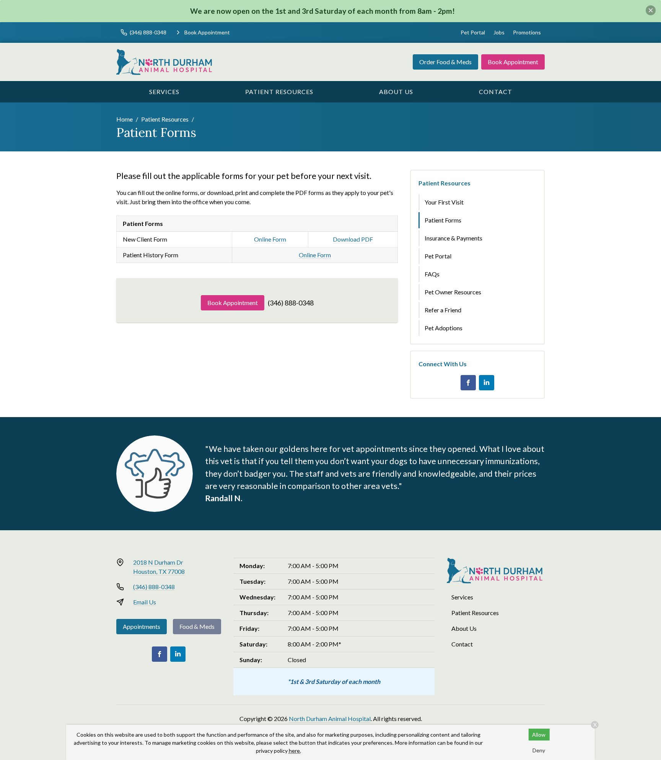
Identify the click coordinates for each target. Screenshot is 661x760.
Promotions (527, 32)
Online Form (270, 239)
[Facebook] (468, 382)
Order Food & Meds (445, 61)
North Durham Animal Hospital (330, 718)
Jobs (499, 32)
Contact (495, 91)
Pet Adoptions (443, 327)
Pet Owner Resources (453, 292)
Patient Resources (279, 91)
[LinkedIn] (486, 382)
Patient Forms (443, 220)
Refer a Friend (443, 309)
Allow (538, 734)
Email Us (144, 602)
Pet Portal (473, 32)
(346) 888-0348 (291, 303)
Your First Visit (444, 202)
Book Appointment (513, 61)
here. (295, 750)
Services (164, 91)
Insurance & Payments (453, 238)
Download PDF (353, 239)
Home (124, 119)
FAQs (432, 274)
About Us (396, 91)
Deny (538, 750)
